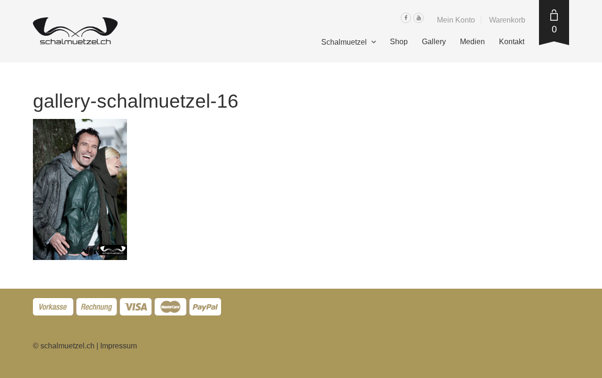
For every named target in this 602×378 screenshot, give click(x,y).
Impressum (118, 346)
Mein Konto (456, 20)
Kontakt (511, 42)
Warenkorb (507, 20)
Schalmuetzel (344, 42)
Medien (472, 42)
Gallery (434, 42)
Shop (399, 42)
